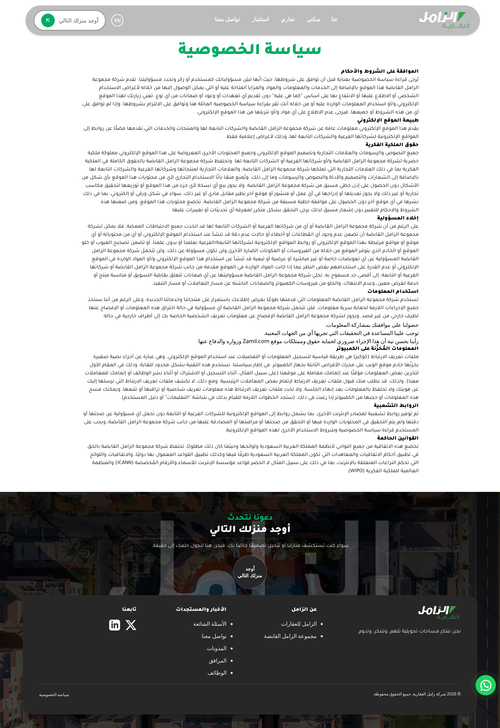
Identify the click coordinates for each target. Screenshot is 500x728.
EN (117, 20)
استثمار (260, 19)
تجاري (288, 19)
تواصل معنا (227, 19)
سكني (313, 19)
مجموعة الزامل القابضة (290, 636)
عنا (334, 19)
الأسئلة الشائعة (210, 623)
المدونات (217, 648)
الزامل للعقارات (299, 623)
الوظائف (217, 672)
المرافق (218, 660)
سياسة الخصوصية (54, 694)
